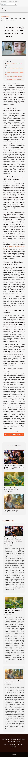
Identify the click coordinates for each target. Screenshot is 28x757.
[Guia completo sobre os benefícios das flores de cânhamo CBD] (14, 479)
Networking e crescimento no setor (14, 79)
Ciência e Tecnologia (18, 739)
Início (2, 16)
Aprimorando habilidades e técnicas (14, 76)
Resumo (9, 61)
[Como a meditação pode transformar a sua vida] (14, 501)
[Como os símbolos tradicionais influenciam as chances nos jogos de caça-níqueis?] (14, 457)
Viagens (20, 744)
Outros (7, 16)
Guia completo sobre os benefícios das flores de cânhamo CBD (11, 489)
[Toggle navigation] (4, 9)
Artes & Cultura (10, 744)
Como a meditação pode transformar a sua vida (13, 681)
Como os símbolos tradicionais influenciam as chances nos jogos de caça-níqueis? (14, 467)
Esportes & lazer (14, 741)
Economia (5, 739)
